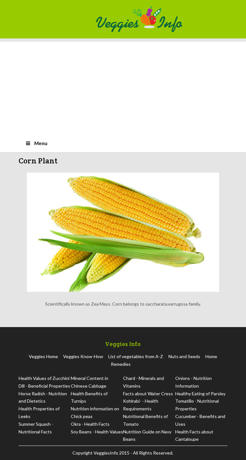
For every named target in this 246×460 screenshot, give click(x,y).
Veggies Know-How (83, 356)
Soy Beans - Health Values (97, 431)
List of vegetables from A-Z (135, 356)
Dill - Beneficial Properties (44, 386)
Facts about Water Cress (148, 393)
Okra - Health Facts (90, 424)
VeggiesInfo (106, 453)
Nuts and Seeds (184, 356)
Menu (40, 143)
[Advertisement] (123, 86)
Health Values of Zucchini (44, 378)
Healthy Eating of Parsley (200, 393)
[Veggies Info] (159, 19)
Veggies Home (43, 356)
